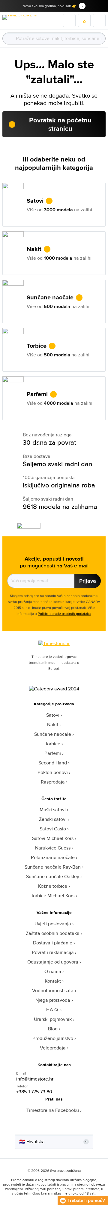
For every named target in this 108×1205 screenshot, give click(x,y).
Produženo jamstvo (52, 1038)
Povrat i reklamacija (53, 952)
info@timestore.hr (34, 1078)
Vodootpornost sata (53, 990)
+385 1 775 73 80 (34, 1091)
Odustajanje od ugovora (52, 961)
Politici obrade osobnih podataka (64, 613)
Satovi (52, 715)
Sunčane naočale (52, 734)
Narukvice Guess (52, 847)
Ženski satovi (53, 819)
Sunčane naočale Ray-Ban (53, 867)
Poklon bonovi (53, 772)
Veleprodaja (53, 1047)
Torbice (52, 743)
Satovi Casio (53, 828)
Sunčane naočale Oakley (52, 876)
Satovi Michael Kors (53, 838)
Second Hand (52, 762)
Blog (53, 1028)
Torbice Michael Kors (52, 895)
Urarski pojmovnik (53, 1019)
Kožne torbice (52, 886)
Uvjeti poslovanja (52, 923)
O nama (52, 971)
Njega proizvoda (52, 1000)
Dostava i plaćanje (52, 942)
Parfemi (52, 753)
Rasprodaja (53, 781)
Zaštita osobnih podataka (53, 933)
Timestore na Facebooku (52, 1110)
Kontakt (53, 981)
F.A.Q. (52, 1009)
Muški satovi (53, 809)
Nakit (52, 724)
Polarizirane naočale (53, 857)
